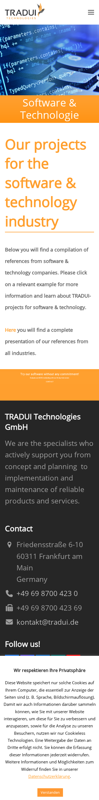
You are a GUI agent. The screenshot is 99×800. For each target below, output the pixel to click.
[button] (91, 12)
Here (10, 330)
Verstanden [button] (50, 792)
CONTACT (50, 382)
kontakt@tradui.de (47, 622)
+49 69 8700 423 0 (47, 593)
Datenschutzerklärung (49, 776)
